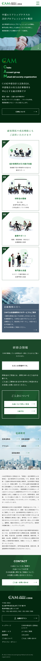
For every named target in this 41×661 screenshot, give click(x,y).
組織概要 (5, 635)
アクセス (5, 446)
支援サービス (6, 631)
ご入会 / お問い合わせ (28, 638)
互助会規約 (16, 453)
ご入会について (7, 638)
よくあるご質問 (26, 631)
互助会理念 (6, 439)
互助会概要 (25, 439)
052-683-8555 (11, 611)
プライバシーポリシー (9, 642)
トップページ (6, 625)
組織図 (23, 446)
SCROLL (38, 41)
